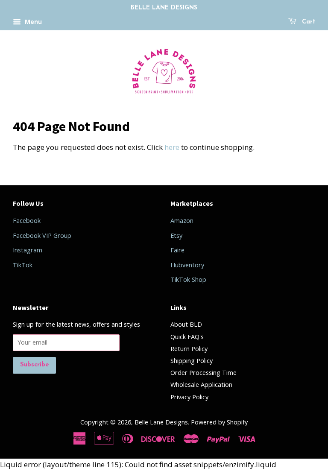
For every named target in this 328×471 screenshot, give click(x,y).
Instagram (27, 250)
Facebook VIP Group (42, 235)
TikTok (22, 265)
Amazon (181, 220)
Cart (307, 22)
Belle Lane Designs (161, 422)
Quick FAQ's (187, 337)
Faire (177, 250)
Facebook (27, 220)
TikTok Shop (188, 279)
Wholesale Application (201, 384)
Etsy (176, 235)
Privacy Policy (189, 397)
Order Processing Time (203, 373)
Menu (32, 22)
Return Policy (189, 349)
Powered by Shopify (219, 422)
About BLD (186, 324)
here (171, 147)
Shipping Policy (191, 361)
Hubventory (187, 265)
